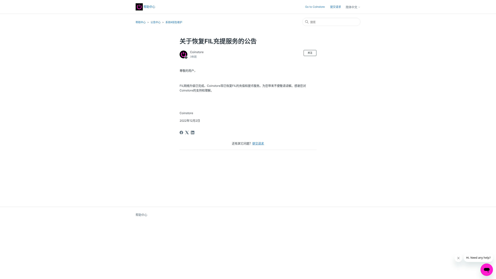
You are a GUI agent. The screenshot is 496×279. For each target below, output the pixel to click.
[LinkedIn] (192, 132)
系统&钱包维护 (173, 22)
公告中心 (156, 22)
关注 (310, 52)
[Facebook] (181, 132)
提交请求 (335, 6)
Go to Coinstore (315, 6)
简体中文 (352, 7)
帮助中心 (149, 7)
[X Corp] (187, 132)
